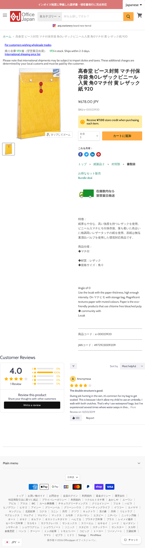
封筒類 (116, 164)
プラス (110, 519)
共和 (113, 511)
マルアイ (28, 515)
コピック (84, 531)
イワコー (119, 507)
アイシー (36, 507)
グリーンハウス (72, 507)
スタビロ (84, 527)
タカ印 (131, 527)
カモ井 (69, 515)
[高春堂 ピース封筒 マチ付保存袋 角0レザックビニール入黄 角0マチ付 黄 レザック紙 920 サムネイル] (8, 149)
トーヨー (98, 531)
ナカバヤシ (83, 515)
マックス (56, 515)
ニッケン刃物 (128, 515)
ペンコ (22, 531)
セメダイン (129, 523)
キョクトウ (89, 511)
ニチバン (112, 515)
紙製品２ (99, 164)
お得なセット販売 (89, 173)
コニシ (54, 511)
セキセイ (102, 523)
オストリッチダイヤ (56, 519)
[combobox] (12, 542)
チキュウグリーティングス (73, 503)
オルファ (36, 519)
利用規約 (87, 495)
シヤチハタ (12, 527)
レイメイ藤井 (125, 519)
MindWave (95, 535)
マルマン (42, 515)
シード (115, 523)
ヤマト (47, 535)
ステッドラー (100, 527)
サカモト (32, 523)
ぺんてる (76, 519)
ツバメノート (114, 531)
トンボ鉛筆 (50, 531)
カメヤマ (133, 507)
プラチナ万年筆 (94, 519)
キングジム (15, 511)
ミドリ (70, 535)
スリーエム (87, 523)
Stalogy (82, 535)
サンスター (118, 527)
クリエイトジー (100, 503)
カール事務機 (46, 503)
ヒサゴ (23, 507)
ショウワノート (52, 527)
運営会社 (120, 495)
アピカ (12, 503)
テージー (35, 531)
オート (11, 519)
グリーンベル (52, 507)
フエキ (117, 503)
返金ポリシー (103, 495)
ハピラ (128, 503)
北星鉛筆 (30, 511)
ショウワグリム (30, 527)
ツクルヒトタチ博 (94, 499)
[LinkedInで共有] (92, 154)
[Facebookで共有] (80, 154)
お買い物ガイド (36, 495)
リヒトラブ (126, 511)
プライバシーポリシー (54, 499)
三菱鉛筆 (131, 531)
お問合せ (54, 495)
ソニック (70, 527)
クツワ (75, 511)
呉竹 (64, 511)
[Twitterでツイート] (86, 154)
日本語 (70, 477)
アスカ (24, 503)
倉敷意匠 (10, 531)
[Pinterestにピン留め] (98, 154)
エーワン (127, 499)
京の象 (103, 511)
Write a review (32, 405)
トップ (82, 164)
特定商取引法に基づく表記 (23, 499)
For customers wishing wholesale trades (28, 45)
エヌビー (98, 515)
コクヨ (43, 511)
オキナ (23, 519)
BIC (33, 503)
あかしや (113, 499)
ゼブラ (59, 535)
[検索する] (128, 16)
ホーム (7, 36)
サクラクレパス (49, 523)
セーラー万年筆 (14, 523)
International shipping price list (22, 54)
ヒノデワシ (9, 507)
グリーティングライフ (97, 507)
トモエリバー (68, 531)
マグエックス (12, 515)
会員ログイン (70, 495)
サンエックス (69, 523)
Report (90, 418)
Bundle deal (85, 178)
